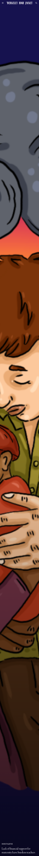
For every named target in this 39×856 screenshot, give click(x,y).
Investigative (7, 844)
